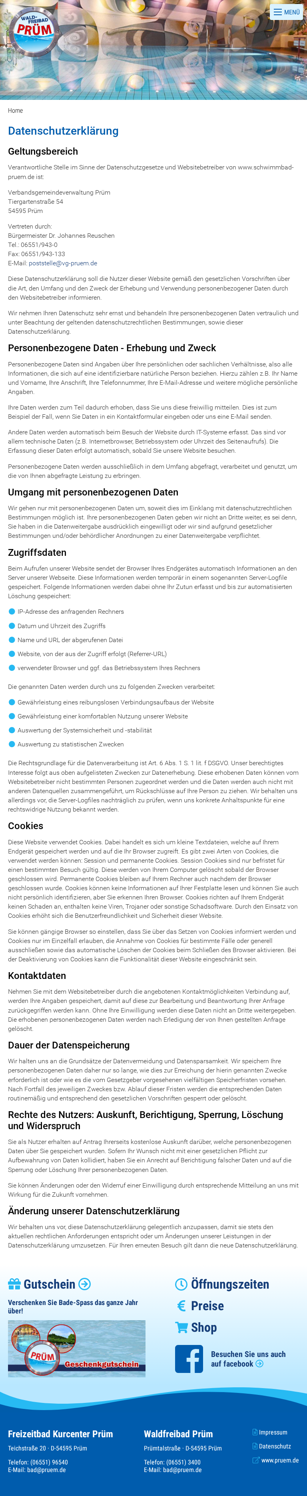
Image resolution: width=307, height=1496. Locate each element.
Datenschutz (274, 1446)
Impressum (272, 1432)
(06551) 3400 (183, 1462)
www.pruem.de (279, 1460)
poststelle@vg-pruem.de (63, 263)
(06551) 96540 (49, 1462)
